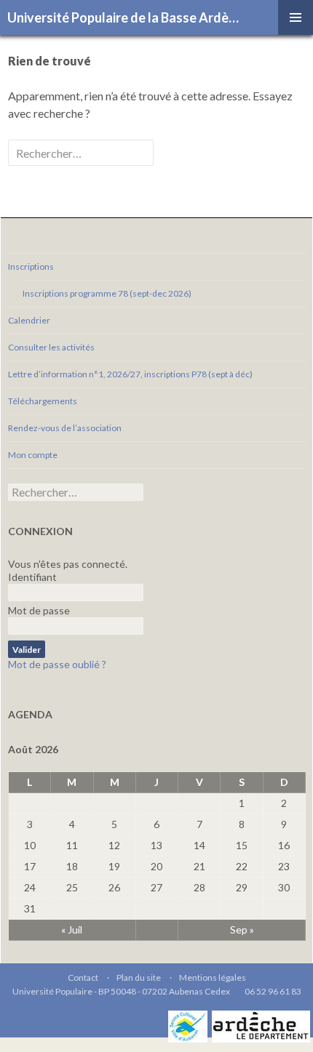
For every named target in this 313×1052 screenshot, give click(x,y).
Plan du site (138, 977)
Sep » (242, 929)
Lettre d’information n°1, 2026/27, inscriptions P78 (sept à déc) (130, 374)
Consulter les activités (51, 347)
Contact (83, 977)
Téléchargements (42, 400)
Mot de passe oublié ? (57, 664)
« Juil (71, 929)
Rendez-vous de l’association (65, 427)
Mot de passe (39, 610)
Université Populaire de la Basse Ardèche (125, 17)
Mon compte (33, 454)
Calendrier (29, 320)
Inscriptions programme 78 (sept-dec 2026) (107, 293)
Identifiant (32, 577)
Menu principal (295, 17)
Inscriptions (31, 266)
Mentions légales (212, 977)
